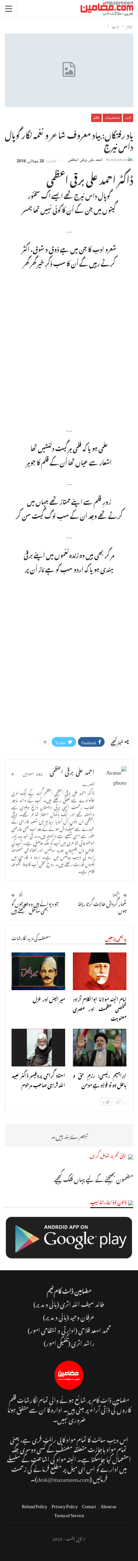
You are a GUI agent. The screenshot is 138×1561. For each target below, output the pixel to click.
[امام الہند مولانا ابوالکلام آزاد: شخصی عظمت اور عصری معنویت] (99, 971)
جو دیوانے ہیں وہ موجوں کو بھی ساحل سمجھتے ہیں (35, 906)
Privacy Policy (65, 1505)
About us (108, 1505)
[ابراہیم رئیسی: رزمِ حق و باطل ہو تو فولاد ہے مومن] (99, 1047)
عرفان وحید (82, 1316)
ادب (128, 117)
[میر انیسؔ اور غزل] (38, 971)
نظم (96, 117)
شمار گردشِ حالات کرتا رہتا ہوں (102, 906)
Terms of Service (69, 1514)
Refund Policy (34, 1505)
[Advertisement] (69, 344)
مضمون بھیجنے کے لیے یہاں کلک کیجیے (93, 1178)
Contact (89, 1505)
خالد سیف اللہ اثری (82, 1303)
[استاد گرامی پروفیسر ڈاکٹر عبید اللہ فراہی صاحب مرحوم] (38, 1047)
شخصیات (112, 117)
